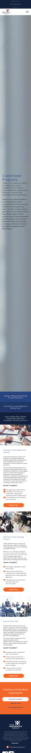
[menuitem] (15, 1)
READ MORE (15, 743)
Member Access (17, 4)
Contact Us (15, 7)
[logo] (6, 11)
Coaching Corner (15, 1)
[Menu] (27, 11)
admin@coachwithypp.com (17, 747)
